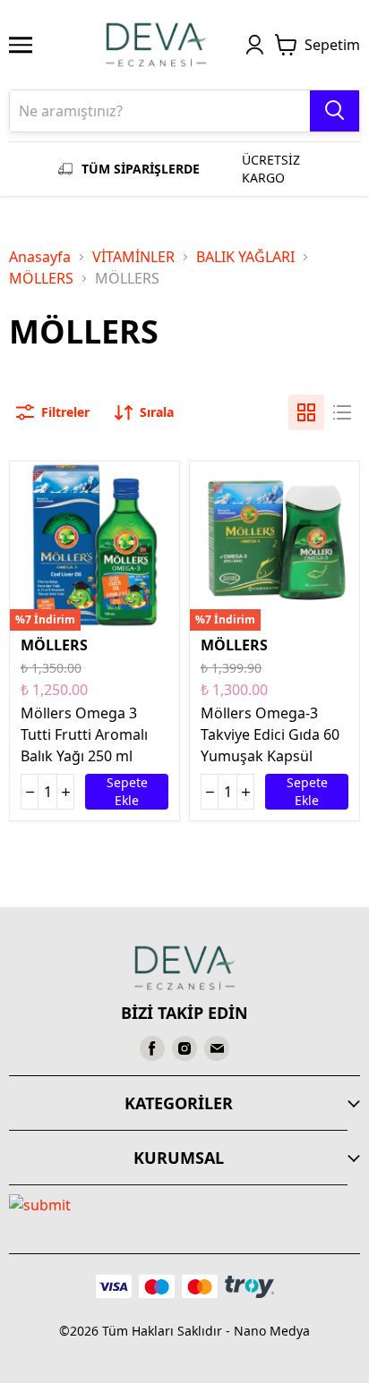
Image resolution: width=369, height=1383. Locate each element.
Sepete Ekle (127, 791)
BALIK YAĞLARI (245, 257)
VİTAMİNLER (133, 257)
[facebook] (152, 1048)
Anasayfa (40, 257)
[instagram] (184, 1048)
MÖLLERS (41, 278)
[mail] (216, 1048)
